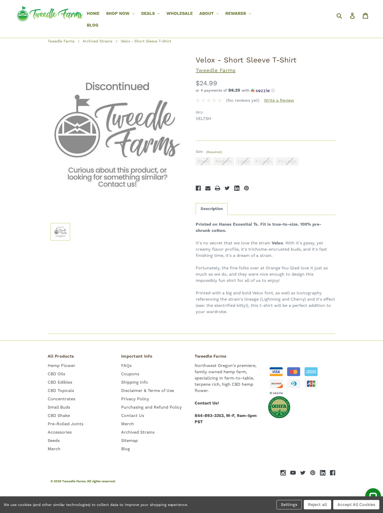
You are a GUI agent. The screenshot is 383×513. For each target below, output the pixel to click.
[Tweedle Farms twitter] (303, 473)
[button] (265, 90)
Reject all (317, 504)
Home (93, 13)
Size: (209, 152)
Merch (54, 448)
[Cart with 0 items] (365, 15)
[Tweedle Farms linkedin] (322, 473)
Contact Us (132, 415)
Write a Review (279, 100)
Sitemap (129, 440)
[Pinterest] (246, 188)
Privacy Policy (135, 398)
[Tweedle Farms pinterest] (313, 473)
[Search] (338, 15)
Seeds (54, 440)
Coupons (130, 373)
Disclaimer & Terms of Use (147, 390)
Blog (92, 25)
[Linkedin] (236, 188)
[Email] (208, 188)
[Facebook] (198, 188)
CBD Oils (56, 373)
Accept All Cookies (356, 504)
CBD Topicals (61, 390)
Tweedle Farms (216, 70)
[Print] (217, 188)
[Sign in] (352, 15)
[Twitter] (227, 188)
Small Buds (59, 407)
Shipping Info (134, 382)
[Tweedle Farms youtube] (293, 473)
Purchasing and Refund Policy (151, 407)
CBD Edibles (60, 382)
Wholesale (179, 13)
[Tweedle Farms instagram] (283, 473)
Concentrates (61, 398)
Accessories (60, 432)
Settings (289, 504)
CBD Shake (59, 415)
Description (212, 208)
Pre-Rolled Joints (65, 423)
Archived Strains (138, 432)
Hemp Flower (61, 365)
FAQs (126, 365)
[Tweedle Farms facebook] (332, 473)
